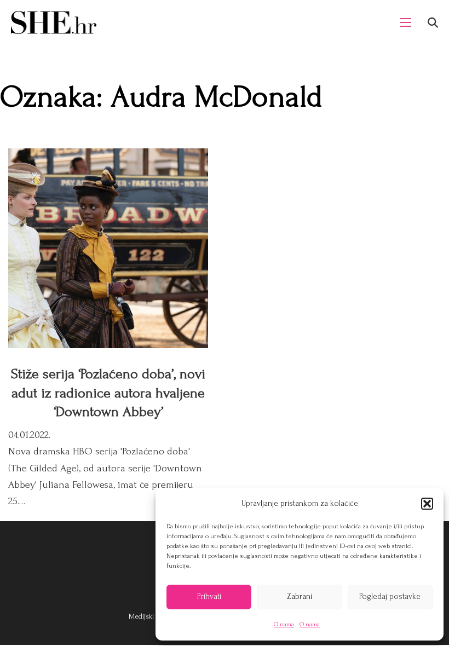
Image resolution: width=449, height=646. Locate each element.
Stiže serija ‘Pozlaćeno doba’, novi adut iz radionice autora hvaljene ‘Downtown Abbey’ (108, 393)
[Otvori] (433, 23)
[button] (427, 503)
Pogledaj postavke (390, 596)
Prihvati (209, 596)
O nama (284, 624)
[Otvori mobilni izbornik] (405, 22)
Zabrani (299, 596)
